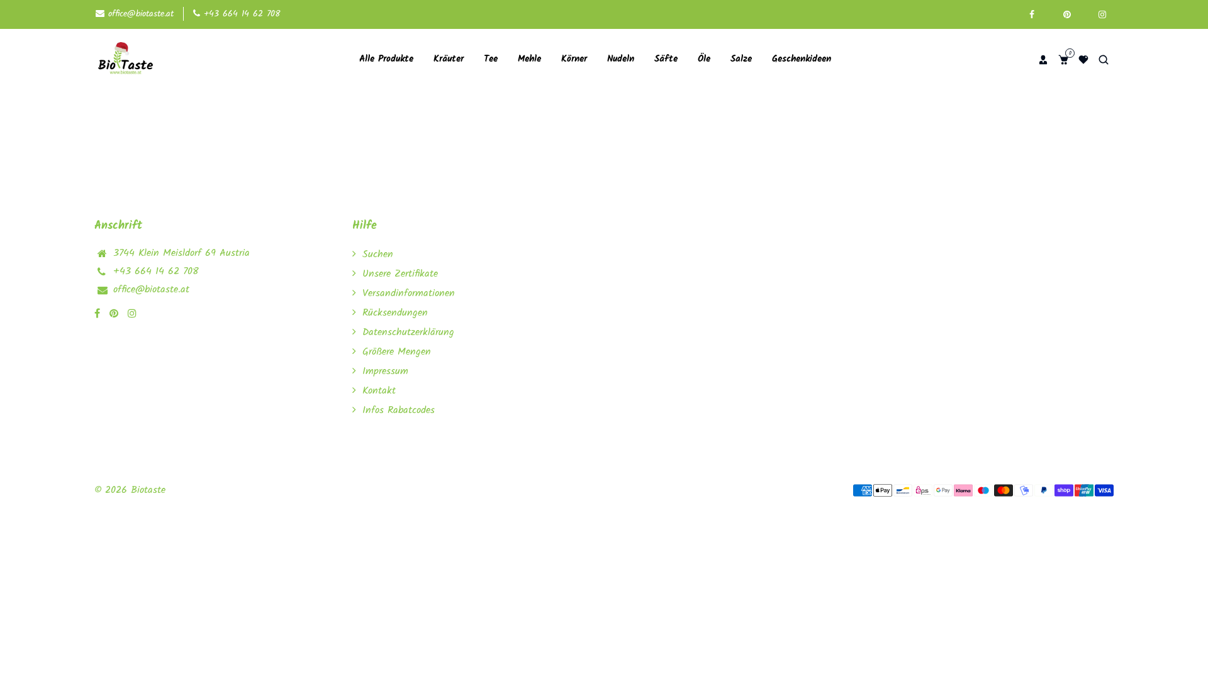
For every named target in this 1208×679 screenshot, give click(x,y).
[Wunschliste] (1083, 59)
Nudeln (620, 59)
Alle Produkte (386, 59)
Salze (741, 59)
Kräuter (448, 59)
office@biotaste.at (139, 14)
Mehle (529, 59)
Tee (491, 59)
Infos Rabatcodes (398, 410)
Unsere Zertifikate (400, 274)
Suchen (377, 254)
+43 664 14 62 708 (240, 14)
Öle (704, 59)
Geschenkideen (801, 59)
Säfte (666, 59)
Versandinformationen (408, 293)
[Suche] (1103, 59)
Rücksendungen (395, 313)
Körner (574, 59)
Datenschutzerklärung (408, 332)
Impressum (385, 371)
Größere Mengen (396, 352)
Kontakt (379, 391)
